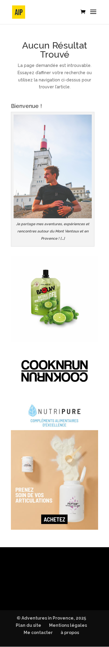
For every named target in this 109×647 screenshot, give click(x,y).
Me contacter (38, 632)
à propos (70, 632)
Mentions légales (68, 625)
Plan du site (28, 625)
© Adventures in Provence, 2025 (51, 618)
